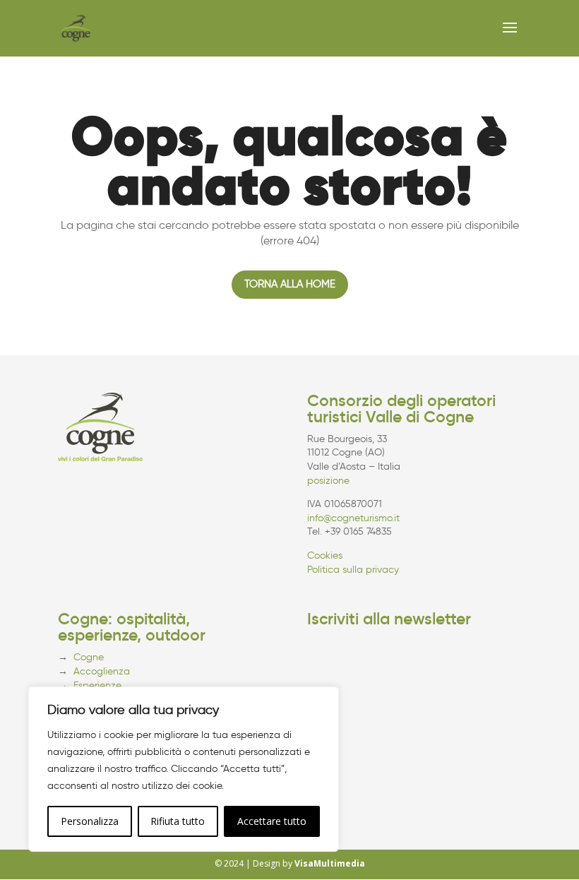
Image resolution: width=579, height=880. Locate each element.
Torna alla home (289, 284)
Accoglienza (101, 671)
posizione (328, 481)
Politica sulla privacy (353, 570)
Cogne (88, 657)
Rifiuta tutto (177, 821)
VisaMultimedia (329, 863)
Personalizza (90, 821)
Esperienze (97, 685)
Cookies (324, 555)
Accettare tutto (271, 821)
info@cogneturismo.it (353, 518)
